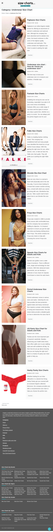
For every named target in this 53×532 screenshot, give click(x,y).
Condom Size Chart (6, 492)
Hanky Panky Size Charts (37, 370)
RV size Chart (5, 489)
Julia (37, 22)
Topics (7, 13)
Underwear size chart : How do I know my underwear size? (36, 66)
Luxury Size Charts (31, 518)
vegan (15, 521)
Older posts (4, 405)
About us (5, 425)
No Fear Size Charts (32, 480)
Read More (30, 55)
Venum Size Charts (44, 477)
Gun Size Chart (43, 491)
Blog (4, 438)
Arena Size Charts (44, 474)
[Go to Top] (49, 529)
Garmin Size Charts (6, 472)
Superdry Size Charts (19, 477)
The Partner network (8, 430)
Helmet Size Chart (31, 492)
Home (3, 13)
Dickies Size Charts (6, 474)
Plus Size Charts (44, 518)
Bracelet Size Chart (19, 489)
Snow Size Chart (44, 492)
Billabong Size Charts (19, 471)
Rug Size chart (30, 489)
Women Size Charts (32, 501)
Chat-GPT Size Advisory (9, 450)
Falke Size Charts (34, 131)
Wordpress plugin (7, 448)
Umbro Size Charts (19, 480)
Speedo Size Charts (32, 477)
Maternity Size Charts (7, 494)
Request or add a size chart (9, 440)
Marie (37, 71)
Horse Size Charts (18, 518)
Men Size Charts (6, 501)
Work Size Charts (31, 519)
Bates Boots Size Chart (45, 472)
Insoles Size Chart (18, 488)
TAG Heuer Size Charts (7, 471)
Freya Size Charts (34, 213)
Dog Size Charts (18, 514)
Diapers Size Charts (19, 492)
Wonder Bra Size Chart (37, 173)
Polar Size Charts (31, 471)
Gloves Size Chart (31, 494)
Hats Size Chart (18, 494)
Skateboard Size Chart (19, 491)
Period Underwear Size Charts (36, 290)
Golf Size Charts (6, 518)
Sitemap (5, 443)
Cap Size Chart (43, 489)
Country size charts (44, 488)
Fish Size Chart (31, 514)
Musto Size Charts (44, 471)
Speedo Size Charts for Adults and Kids (37, 253)
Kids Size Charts (18, 501)
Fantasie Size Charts (36, 93)
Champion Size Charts (32, 474)
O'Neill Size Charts (31, 472)
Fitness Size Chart (6, 491)
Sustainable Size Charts (20, 519)
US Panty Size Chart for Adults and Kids (37, 330)
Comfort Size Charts (7, 514)
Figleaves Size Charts (36, 20)
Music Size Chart (31, 491)
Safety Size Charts (6, 519)
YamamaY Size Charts (7, 480)
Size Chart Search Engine (9, 453)
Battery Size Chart (31, 488)
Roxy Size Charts (18, 472)
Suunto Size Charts (44, 480)
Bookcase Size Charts (7, 488)
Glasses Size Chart (44, 494)
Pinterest (5, 432)
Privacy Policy (6, 427)
